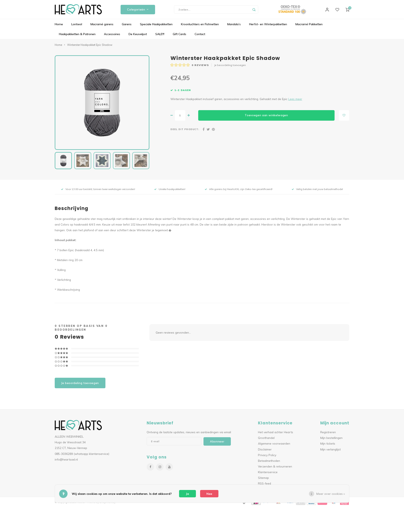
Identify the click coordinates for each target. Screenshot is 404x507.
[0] (347, 9)
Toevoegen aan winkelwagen (266, 115)
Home (59, 24)
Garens (127, 24)
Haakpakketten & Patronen (77, 34)
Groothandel (266, 438)
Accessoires (112, 34)
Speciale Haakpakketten (156, 24)
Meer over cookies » (330, 494)
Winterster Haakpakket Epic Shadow (89, 44)
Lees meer (295, 99)
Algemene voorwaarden (274, 443)
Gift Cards (179, 34)
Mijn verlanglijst (330, 449)
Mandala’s (234, 24)
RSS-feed (264, 483)
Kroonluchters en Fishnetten (200, 24)
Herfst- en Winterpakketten (268, 24)
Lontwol (76, 24)
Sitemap (263, 477)
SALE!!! (159, 34)
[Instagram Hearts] (159, 467)
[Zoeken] (254, 9)
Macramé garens (101, 24)
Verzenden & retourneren (275, 466)
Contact (200, 34)
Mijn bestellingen (331, 438)
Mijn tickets (327, 443)
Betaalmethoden (269, 460)
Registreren (328, 432)
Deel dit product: (184, 129)
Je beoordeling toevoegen (230, 65)
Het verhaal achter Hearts (275, 432)
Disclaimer (265, 449)
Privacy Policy (267, 455)
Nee (209, 494)
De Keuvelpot (138, 34)
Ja (187, 494)
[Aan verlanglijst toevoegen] (344, 115)
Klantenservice (268, 472)
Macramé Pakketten (309, 24)
